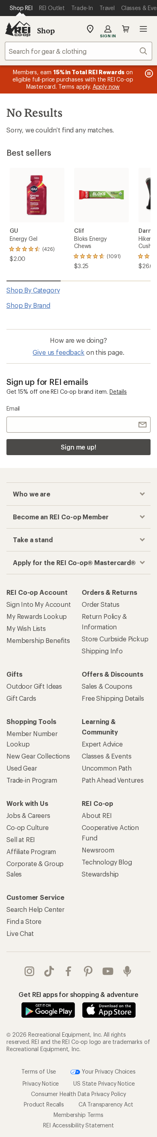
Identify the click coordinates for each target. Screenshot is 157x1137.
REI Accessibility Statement (78, 1125)
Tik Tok (49, 971)
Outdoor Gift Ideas (34, 686)
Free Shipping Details (113, 698)
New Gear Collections (38, 756)
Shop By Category (33, 290)
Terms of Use (38, 1071)
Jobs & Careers (28, 815)
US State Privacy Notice (103, 1083)
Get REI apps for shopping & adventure (78, 994)
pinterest (88, 971)
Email (13, 408)
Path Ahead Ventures (113, 780)
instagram (29, 971)
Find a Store (23, 921)
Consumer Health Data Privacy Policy (78, 1093)
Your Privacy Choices (108, 1071)
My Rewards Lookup (36, 616)
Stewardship (100, 874)
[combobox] (78, 51)
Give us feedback (58, 352)
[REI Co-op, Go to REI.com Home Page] (18, 29)
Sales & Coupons (107, 686)
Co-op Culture (27, 827)
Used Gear (21, 768)
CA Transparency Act (105, 1104)
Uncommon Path (107, 768)
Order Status (101, 604)
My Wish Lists (26, 628)
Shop (46, 30)
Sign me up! (78, 447)
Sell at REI (20, 839)
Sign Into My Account (38, 604)
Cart (126, 29)
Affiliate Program (31, 851)
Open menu (143, 29)
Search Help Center (35, 909)
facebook (68, 971)
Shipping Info (102, 651)
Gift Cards (21, 698)
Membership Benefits (38, 640)
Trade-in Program (31, 780)
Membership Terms (78, 1114)
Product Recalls (44, 1104)
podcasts (127, 971)
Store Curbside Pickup (115, 639)
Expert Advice (102, 744)
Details (118, 391)
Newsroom (98, 850)
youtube (108, 971)
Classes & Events (106, 756)
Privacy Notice (41, 1083)
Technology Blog (107, 862)
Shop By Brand (28, 305)
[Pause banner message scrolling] (148, 73)
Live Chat (20, 933)
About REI (97, 815)
